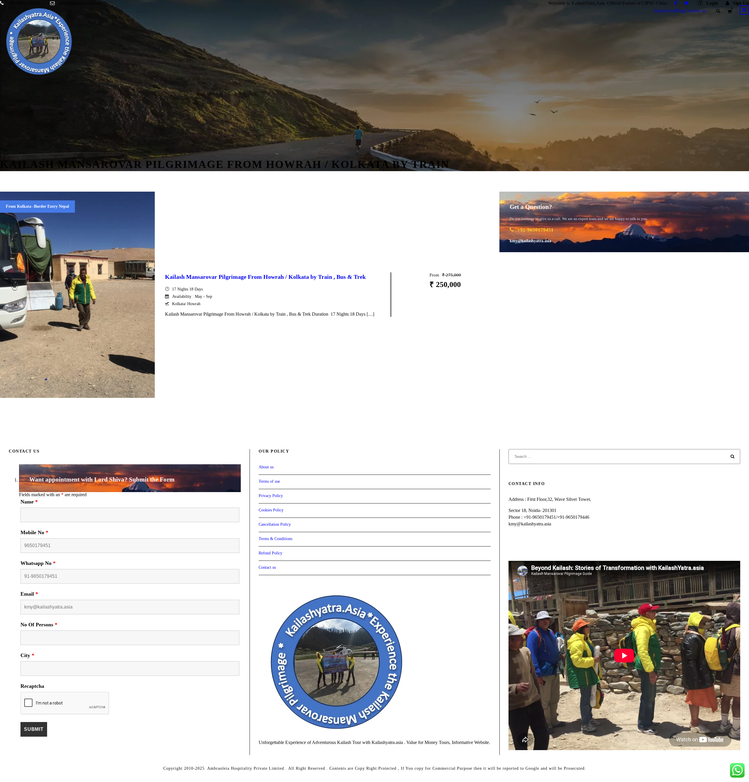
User (670, 10)
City (27, 655)
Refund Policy (270, 553)
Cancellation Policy (275, 524)
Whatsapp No (38, 563)
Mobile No (34, 532)
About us (266, 467)
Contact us (695, 10)
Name (29, 502)
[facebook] (675, 3)
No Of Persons (38, 625)
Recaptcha (32, 686)
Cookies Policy (271, 510)
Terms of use (269, 481)
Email (29, 594)
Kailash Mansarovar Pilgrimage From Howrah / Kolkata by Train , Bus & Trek (265, 277)
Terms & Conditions (275, 539)
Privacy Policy (271, 496)
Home (660, 10)
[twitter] (686, 3)
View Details (445, 311)
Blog (680, 10)
